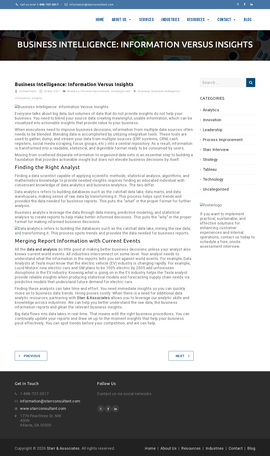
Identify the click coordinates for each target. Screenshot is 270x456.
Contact (224, 19)
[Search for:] (227, 82)
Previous (32, 356)
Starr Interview (216, 149)
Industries (170, 19)
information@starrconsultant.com (50, 401)
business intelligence (165, 91)
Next (180, 356)
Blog (247, 19)
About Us (119, 19)
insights (37, 98)
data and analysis (42, 249)
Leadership (213, 130)
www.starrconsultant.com (43, 408)
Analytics (73, 91)
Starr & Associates (16, 19)
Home (100, 19)
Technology (213, 179)
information (22, 98)
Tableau (210, 169)
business (144, 91)
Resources (196, 19)
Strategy (210, 159)
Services (146, 19)
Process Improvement (95, 91)
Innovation (212, 120)
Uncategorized (121, 91)
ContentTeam (27, 91)
